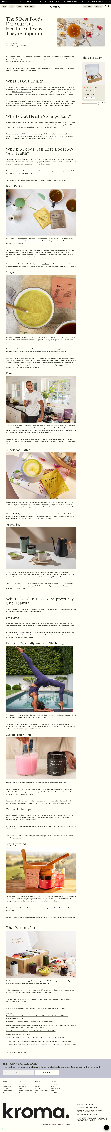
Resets (11, 6)
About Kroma (87, 6)
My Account (98, 6)
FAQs (20, 1088)
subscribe (46, 1073)
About (37, 1084)
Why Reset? (38, 1086)
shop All (5, 1084)
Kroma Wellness (13, 43)
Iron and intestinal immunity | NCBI (18, 1034)
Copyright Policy (89, 1112)
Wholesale (6, 1092)
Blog (52, 1090)
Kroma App (54, 1084)
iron (60, 365)
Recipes (53, 1086)
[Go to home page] (55, 6)
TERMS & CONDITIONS (91, 1101)
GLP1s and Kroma (40, 1088)
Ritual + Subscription (41, 1090)
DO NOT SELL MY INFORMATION (87, 1108)
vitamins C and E (62, 358)
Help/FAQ (54, 1092)
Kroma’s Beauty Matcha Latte (51, 577)
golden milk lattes (44, 502)
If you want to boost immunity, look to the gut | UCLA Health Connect (30, 1021)
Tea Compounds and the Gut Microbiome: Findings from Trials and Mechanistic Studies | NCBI (38, 1041)
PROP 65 (91, 1104)
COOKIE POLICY (82, 1104)
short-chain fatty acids (63, 430)
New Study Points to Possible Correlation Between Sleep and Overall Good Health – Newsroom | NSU (41, 1045)
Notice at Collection (64, 1124)
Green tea (55, 584)
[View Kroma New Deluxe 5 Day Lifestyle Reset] (93, 81)
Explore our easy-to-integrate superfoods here (22, 1008)
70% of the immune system (31, 134)
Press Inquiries (55, 1088)
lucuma (18, 838)
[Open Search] (104, 6)
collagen (46, 264)
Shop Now (89, 97)
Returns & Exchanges (25, 1090)
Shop (4, 6)
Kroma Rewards (7, 1090)
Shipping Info (23, 1092)
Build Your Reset (29, 6)
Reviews (5, 1088)
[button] (99, 103)
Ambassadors (39, 1092)
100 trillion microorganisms (21, 92)
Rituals (19, 6)
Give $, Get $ (7, 1086)
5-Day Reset (61, 180)
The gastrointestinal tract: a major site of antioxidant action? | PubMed (31, 1031)
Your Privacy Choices (50, 1124)
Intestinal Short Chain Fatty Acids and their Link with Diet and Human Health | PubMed (36, 1038)
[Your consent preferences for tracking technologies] (2, 1129)
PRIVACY (79, 1101)
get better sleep (41, 782)
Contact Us (22, 1084)
